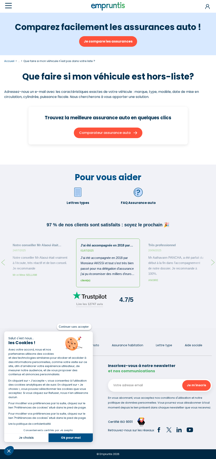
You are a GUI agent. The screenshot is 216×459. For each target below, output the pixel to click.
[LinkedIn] (179, 430)
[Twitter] (168, 430)
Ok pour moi (71, 438)
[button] (9, 451)
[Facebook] (158, 430)
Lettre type (164, 345)
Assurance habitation (127, 345)
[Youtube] (190, 430)
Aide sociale (193, 345)
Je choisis (26, 438)
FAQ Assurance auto (138, 203)
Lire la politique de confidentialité (29, 424)
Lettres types (78, 203)
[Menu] (8, 5)
